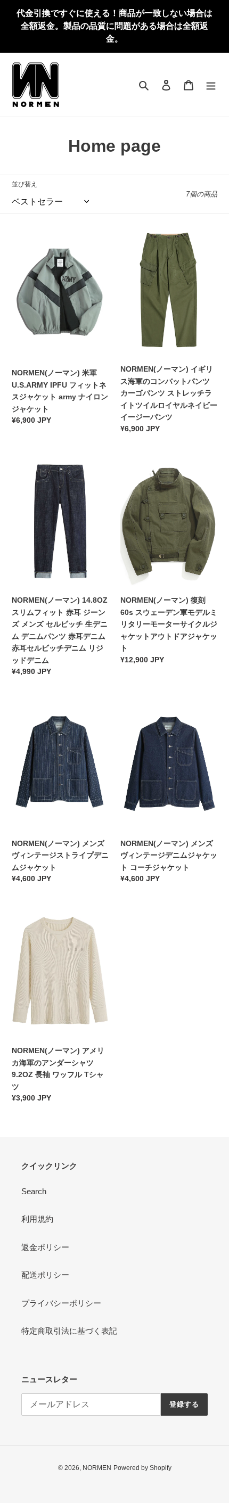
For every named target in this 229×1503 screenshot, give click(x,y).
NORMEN (97, 1468)
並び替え (24, 184)
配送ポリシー (45, 1274)
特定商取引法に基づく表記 (69, 1330)
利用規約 (37, 1218)
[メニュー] (211, 84)
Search (33, 1191)
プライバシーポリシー (61, 1303)
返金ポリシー (45, 1247)
